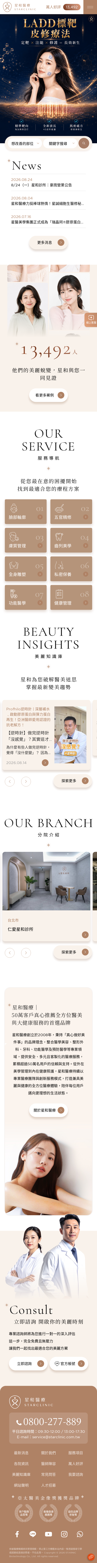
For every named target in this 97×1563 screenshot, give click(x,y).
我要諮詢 (75, 1474)
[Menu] (90, 7)
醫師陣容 (48, 1464)
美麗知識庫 (21, 1474)
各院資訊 (21, 1464)
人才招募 (48, 1485)
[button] (4, 63)
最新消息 (21, 1453)
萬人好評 (75, 1464)
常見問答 (48, 1474)
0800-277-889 (52, 1421)
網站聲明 (21, 1485)
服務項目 (75, 1453)
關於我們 (48, 1453)
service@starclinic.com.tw (56, 1437)
